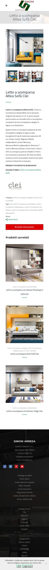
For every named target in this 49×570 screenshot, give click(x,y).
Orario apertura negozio (24, 482)
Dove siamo (25, 479)
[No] (46, 563)
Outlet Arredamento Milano (24, 496)
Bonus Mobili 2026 (24, 499)
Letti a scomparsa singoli (17, 348)
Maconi (24, 555)
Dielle (24, 552)
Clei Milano (32, 204)
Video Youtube (24, 485)
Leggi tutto (24, 263)
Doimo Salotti (24, 542)
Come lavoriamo (24, 489)
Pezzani (24, 522)
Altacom (24, 515)
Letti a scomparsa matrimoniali (24, 287)
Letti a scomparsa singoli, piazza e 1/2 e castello (27, 349)
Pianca (24, 545)
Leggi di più (27, 566)
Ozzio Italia (24, 526)
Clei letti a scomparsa (18, 204)
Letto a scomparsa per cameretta (24, 210)
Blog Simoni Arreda (24, 492)
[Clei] (15, 186)
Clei (24, 512)
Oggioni (24, 519)
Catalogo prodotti (24, 475)
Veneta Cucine (24, 509)
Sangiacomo (24, 539)
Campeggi (24, 549)
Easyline (24, 529)
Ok (19, 566)
